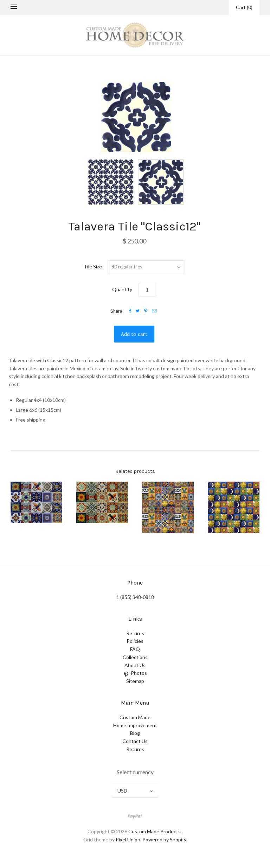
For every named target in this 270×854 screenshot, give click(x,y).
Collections (135, 657)
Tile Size (93, 266)
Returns (135, 633)
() (244, 7)
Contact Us (135, 741)
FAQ (135, 649)
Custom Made (135, 717)
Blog (135, 733)
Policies (135, 641)
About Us (135, 665)
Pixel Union (128, 839)
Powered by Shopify (164, 839)
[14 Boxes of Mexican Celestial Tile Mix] (233, 507)
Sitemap (135, 681)
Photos (139, 673)
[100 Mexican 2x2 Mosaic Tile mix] (168, 507)
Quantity (122, 289)
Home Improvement (135, 725)
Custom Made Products (154, 831)
